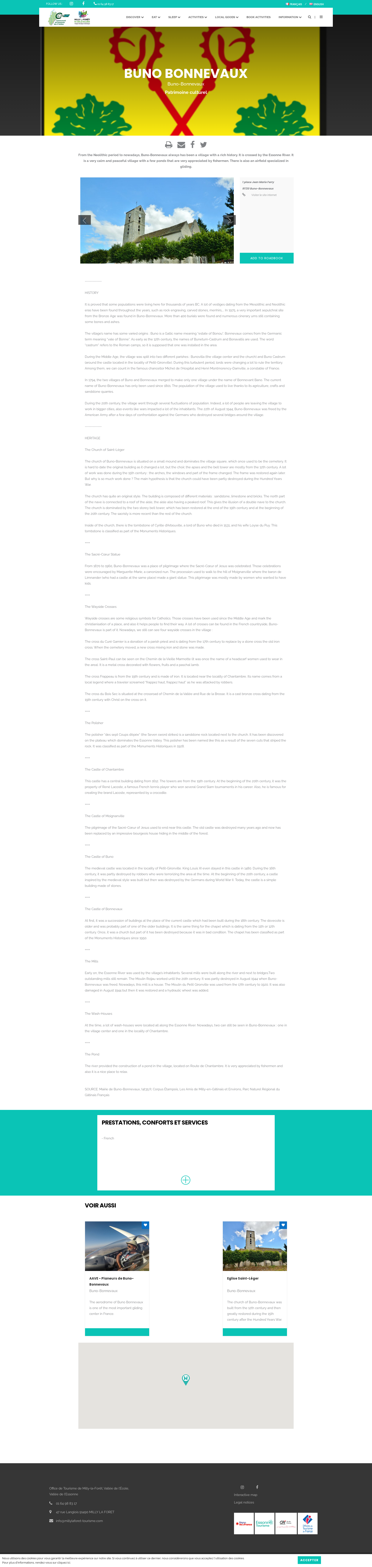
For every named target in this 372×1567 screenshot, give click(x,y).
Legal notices (244, 1502)
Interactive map (245, 1495)
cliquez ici (63, 1562)
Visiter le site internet (264, 195)
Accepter (309, 1560)
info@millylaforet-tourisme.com (79, 1521)
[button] (186, 1380)
